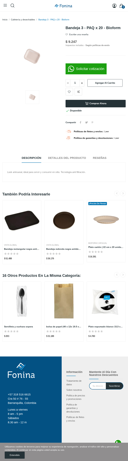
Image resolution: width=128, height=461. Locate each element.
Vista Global (10, 245)
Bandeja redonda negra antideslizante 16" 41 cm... (64, 249)
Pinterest (92, 122)
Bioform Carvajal (97, 243)
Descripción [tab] (31, 157)
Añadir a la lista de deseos (69, 91)
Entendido (15, 455)
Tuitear (86, 122)
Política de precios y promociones (75, 397)
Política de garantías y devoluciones (73, 408)
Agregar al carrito (105, 83)
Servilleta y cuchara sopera (18, 326)
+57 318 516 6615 (19, 394)
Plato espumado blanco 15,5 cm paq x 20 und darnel (106, 326)
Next (123, 193)
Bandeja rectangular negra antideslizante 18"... (22, 249)
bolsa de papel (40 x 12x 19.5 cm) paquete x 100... (64, 326)
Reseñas (99, 157)
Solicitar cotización (90, 69)
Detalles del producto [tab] (67, 157)
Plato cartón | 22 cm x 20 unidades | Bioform (106, 247)
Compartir (81, 122)
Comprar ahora (97, 103)
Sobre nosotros (74, 390)
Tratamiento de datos (73, 382)
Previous (116, 193)
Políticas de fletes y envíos (75, 419)
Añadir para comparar (78, 91)
